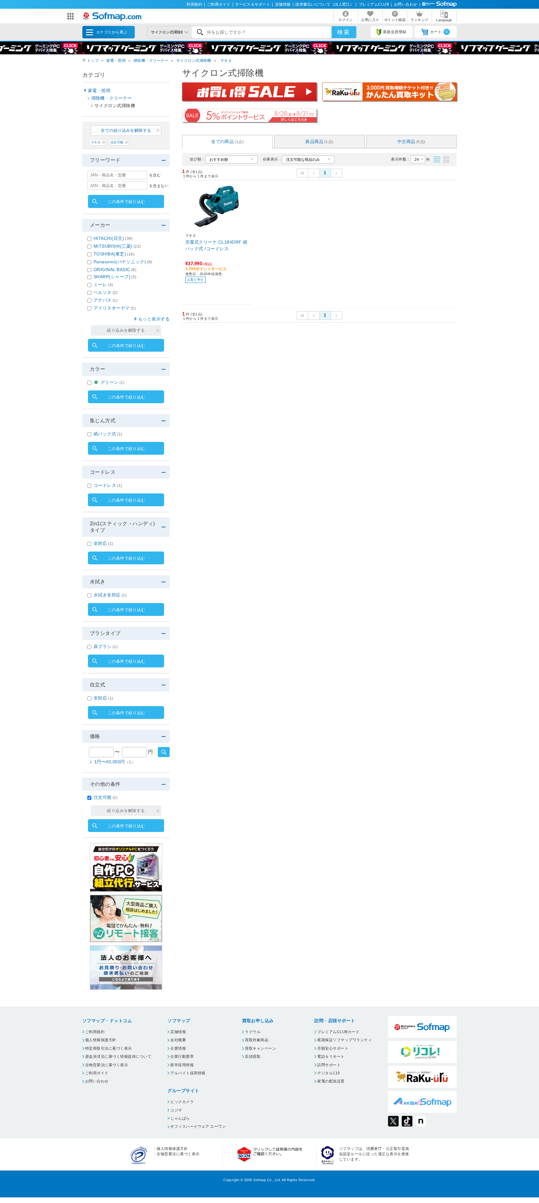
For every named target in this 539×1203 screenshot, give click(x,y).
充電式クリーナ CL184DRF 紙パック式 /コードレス (216, 245)
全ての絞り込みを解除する (126, 130)
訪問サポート (329, 1065)
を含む (155, 175)
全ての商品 (227, 141)
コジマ (176, 1110)
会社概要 (178, 1040)
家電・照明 (116, 60)
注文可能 (117, 142)
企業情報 (178, 1048)
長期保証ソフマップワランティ (344, 1040)
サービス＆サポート (252, 4)
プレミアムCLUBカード (338, 1032)
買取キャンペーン (260, 1048)
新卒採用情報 (182, 1065)
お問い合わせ (405, 4)
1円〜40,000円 (114, 761)
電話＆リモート (330, 1056)
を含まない (158, 186)
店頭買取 (252, 1056)
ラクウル (252, 1032)
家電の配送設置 (330, 1081)
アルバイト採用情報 (187, 1073)
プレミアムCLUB (374, 4)
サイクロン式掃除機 (193, 60)
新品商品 (319, 141)
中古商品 (411, 141)
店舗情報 (283, 4)
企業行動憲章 (182, 1056)
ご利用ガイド (219, 4)
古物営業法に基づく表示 (106, 1065)
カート (439, 32)
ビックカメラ (182, 1102)
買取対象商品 (256, 1040)
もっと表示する (154, 318)
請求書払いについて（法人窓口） (324, 4)
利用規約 (194, 4)
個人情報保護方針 (100, 1040)
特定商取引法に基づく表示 (108, 1048)
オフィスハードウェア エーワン (198, 1126)
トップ (93, 60)
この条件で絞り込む (126, 201)
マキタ (226, 60)
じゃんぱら (180, 1118)
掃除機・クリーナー (151, 60)
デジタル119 (328, 1073)
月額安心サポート (332, 1048)
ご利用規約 (94, 1032)
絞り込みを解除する (126, 330)
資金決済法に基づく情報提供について (118, 1056)
